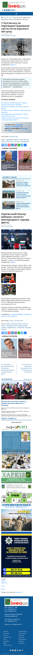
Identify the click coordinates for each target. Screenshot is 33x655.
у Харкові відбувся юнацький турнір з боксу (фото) (16, 315)
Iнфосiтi (13, 65)
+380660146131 (12, 609)
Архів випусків (27, 379)
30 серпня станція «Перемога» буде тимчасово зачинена (23, 183)
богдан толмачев (11, 324)
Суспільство (8, 17)
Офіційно (6, 641)
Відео (5, 643)
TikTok (9, 130)
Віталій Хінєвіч (9, 226)
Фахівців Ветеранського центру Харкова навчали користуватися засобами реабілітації (16, 415)
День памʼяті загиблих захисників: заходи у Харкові (15, 408)
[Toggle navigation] (16, 14)
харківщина (25, 141)
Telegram (8, 126)
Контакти (22, 643)
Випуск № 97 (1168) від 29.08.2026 (16, 468)
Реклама (21, 641)
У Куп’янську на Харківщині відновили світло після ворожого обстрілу (26, 368)
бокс (20, 324)
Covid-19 (5, 635)
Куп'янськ (9, 141)
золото (25, 324)
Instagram (16, 126)
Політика (6, 633)
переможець (11, 327)
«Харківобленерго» (12, 140)
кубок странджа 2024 (9, 326)
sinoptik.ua (18, 592)
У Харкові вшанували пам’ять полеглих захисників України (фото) (23, 205)
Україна (5, 631)
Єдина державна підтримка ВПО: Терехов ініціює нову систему (14, 412)
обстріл (17, 141)
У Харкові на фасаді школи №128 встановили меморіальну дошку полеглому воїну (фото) (7, 369)
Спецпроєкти (7, 645)
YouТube (24, 128)
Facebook (19, 125)
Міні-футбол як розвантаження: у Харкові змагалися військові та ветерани (14, 403)
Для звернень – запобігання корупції (23, 633)
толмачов (20, 327)
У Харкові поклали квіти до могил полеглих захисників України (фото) (23, 195)
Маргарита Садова (10, 35)
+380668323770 (12, 621)
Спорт (11, 321)
